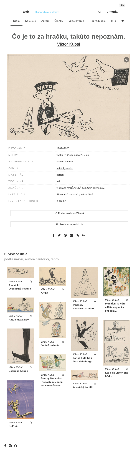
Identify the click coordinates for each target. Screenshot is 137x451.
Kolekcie (30, 20)
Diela (16, 20)
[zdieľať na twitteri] (59, 235)
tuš (58, 181)
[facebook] (6, 445)
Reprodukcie (98, 20)
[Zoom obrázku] (68, 97)
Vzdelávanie (76, 20)
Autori (45, 20)
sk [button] (122, 5)
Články (58, 20)
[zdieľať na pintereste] (65, 235)
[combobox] (68, 12)
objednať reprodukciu (70, 224)
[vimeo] (11, 445)
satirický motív (65, 168)
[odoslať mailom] (71, 235)
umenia (112, 11)
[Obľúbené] (123, 21)
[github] (16, 445)
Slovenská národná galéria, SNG (75, 194)
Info (113, 20)
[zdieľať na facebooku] (53, 235)
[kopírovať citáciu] (83, 235)
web (26, 11)
